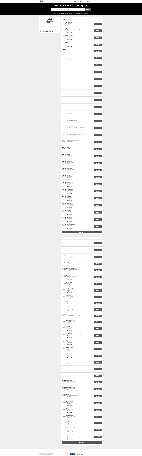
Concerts (81, 1)
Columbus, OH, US (65, 19)
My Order (59, 450)
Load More (81, 232)
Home (40, 450)
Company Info (44, 450)
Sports (75, 1)
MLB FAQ (63, 450)
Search (88, 9)
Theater (88, 1)
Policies (49, 450)
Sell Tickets (54, 450)
